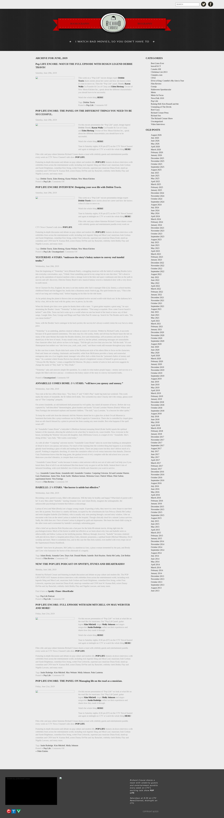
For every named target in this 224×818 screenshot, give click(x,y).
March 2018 (156, 428)
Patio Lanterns (97, 672)
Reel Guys (155, 110)
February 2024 (157, 222)
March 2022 (156, 289)
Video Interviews (158, 124)
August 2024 (156, 205)
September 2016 (157, 480)
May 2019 (155, 387)
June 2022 (155, 280)
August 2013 (156, 588)
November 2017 (157, 440)
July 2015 (155, 521)
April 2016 (155, 495)
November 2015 (157, 509)
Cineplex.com (156, 75)
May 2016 (155, 492)
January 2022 (156, 294)
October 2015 (156, 512)
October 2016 (156, 477)
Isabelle (90, 555)
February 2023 (157, 257)
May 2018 (155, 422)
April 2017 (155, 460)
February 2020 (157, 361)
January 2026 (156, 155)
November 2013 (157, 579)
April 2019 (155, 390)
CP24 (153, 78)
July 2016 (155, 486)
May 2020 (155, 353)
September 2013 (157, 585)
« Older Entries (42, 751)
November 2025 (157, 161)
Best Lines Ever (157, 63)
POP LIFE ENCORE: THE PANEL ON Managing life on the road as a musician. (79, 681)
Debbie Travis (89, 102)
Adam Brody (45, 555)
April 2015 (155, 530)
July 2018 (155, 416)
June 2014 (155, 559)
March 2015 (156, 533)
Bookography (80, 23)
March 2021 (156, 324)
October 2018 (156, 408)
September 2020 (157, 341)
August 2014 (156, 553)
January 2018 (156, 434)
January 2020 (156, 364)
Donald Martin (80, 555)
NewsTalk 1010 (157, 98)
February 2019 (157, 396)
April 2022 (155, 286)
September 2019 (157, 376)
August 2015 (156, 518)
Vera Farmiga (57, 479)
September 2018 (157, 411)
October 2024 (156, 199)
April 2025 (155, 181)
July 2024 (155, 207)
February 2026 (157, 152)
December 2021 (157, 297)
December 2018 (157, 402)
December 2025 (157, 158)
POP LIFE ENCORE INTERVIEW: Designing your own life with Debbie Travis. (78, 187)
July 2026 (155, 138)
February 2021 (157, 326)
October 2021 (156, 303)
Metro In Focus (157, 95)
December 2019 (157, 367)
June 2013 (155, 591)
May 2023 (155, 248)
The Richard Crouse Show (162, 118)
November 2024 (157, 196)
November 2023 (157, 231)
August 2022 (156, 274)
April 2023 (155, 251)
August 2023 (156, 239)
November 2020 (157, 335)
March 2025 (156, 184)
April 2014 (155, 564)
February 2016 (157, 501)
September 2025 (157, 167)
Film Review (49, 482)
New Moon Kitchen (86, 179)
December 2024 (157, 193)
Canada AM (156, 69)
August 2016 (156, 483)
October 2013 (156, 582)
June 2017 (155, 454)
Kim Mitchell (59, 672)
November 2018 (157, 405)
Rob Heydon (100, 555)
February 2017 (157, 466)
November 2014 (157, 544)
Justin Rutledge (46, 672)
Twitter (203, 4)
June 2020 (155, 350)
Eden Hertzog (58, 179)
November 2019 (157, 370)
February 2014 (157, 570)
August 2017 (156, 448)
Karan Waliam (71, 179)
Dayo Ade (69, 555)
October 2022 (156, 268)
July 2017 (155, 451)
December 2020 (157, 332)
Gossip (154, 86)
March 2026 (156, 149)
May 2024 (155, 213)
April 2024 (155, 216)
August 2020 (156, 344)
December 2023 (157, 228)
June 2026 (155, 141)
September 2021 (157, 306)
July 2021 (155, 312)
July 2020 (155, 347)
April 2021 (155, 321)
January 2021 (156, 329)
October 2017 (156, 443)
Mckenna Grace (92, 476)
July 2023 (155, 242)
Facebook (211, 4)
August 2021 (156, 309)
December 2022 (157, 263)
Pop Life (89, 105)
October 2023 (156, 234)
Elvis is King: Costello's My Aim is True (167, 81)
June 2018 (155, 419)
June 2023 (155, 245)
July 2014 (155, 556)
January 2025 (156, 190)
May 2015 (155, 527)
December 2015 (157, 506)
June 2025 (155, 175)
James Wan (55, 476)
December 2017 (157, 437)
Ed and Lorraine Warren (119, 473)
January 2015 (156, 538)
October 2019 (156, 373)
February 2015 (157, 535)
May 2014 (155, 562)
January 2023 (156, 260)
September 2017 (157, 445)
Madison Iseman (78, 476)
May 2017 (155, 457)
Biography (145, 23)
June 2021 (155, 315)
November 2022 (157, 265)
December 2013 (157, 576)
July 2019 (155, 382)
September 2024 (157, 202)
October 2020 (156, 338)
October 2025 (156, 164)
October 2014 (156, 547)
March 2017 (156, 463)
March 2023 (156, 254)
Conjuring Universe (100, 473)
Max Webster (71, 672)
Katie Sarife (66, 476)
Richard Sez (156, 115)
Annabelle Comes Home (50, 473)
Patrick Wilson (106, 476)
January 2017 (156, 469)
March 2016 (156, 498)
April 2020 (155, 355)
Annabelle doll (67, 473)
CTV (13, 811)
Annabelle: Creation (82, 473)
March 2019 (156, 393)
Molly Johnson (84, 672)
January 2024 (156, 225)
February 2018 (157, 431)
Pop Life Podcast (47, 596)
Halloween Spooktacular (161, 89)
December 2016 (157, 472)
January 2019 (156, 399)
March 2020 (156, 358)
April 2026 (155, 146)
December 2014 (157, 541)
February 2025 (157, 187)
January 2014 (156, 573)
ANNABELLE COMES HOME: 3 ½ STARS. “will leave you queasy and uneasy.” (79, 383)
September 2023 (157, 236)
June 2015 (155, 524)
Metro (153, 92)
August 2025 (156, 170)
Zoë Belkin (125, 555)
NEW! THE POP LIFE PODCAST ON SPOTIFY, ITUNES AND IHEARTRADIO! (80, 564)
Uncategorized (58, 252)
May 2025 (155, 178)
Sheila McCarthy (113, 555)
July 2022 (155, 277)
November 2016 (157, 474)
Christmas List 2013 (159, 72)
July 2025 (155, 173)
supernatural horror (43, 479)
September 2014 (157, 550)
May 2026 (155, 144)
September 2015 (157, 515)
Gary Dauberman (43, 476)
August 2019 (156, 379)
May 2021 (155, 318)
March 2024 (156, 219)
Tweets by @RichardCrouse (18, 778)
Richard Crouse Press (160, 113)
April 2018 (155, 425)
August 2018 (156, 414)
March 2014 (156, 567)
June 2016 (155, 489)
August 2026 (156, 135)
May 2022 (155, 283)
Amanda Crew (58, 555)
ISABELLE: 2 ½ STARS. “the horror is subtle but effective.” (68, 487)
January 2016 (156, 503)
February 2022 (157, 292)
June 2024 (155, 210)
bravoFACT (156, 66)
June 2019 (155, 384)
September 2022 (157, 271)
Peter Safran (118, 476)
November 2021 (157, 300)
